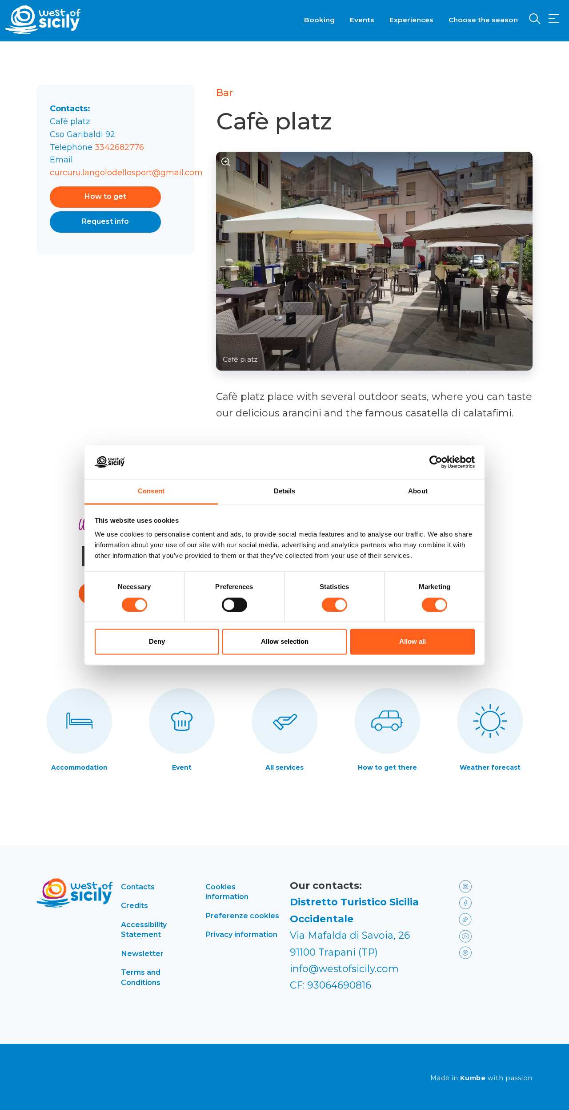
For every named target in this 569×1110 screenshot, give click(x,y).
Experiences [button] (411, 20)
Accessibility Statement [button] (144, 929)
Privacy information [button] (241, 934)
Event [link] (182, 767)
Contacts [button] (138, 886)
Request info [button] (105, 221)
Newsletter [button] (142, 953)
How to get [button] (105, 196)
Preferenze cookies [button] (242, 915)
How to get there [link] (387, 767)
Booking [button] (319, 20)
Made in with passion (481, 1078)
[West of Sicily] (43, 19)
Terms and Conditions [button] (140, 977)
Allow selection (285, 642)
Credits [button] (134, 905)
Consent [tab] (151, 491)
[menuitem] (319, 19)
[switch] (234, 604)
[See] (226, 162)
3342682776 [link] (119, 147)
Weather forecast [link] (490, 767)
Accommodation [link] (79, 767)
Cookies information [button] (226, 891)
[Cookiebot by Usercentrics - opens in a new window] (436, 461)
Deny (157, 642)
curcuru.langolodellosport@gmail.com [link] (126, 173)
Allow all (412, 642)
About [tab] (418, 491)
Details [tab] (285, 491)
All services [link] (284, 767)
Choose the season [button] (483, 20)
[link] (473, 885)
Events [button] (362, 20)
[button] (554, 19)
